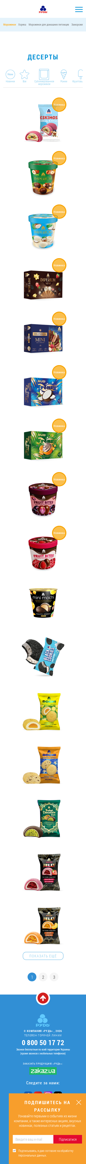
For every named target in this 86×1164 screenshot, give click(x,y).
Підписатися (68, 1139)
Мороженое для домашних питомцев (49, 24)
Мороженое (9, 24)
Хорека (22, 24)
